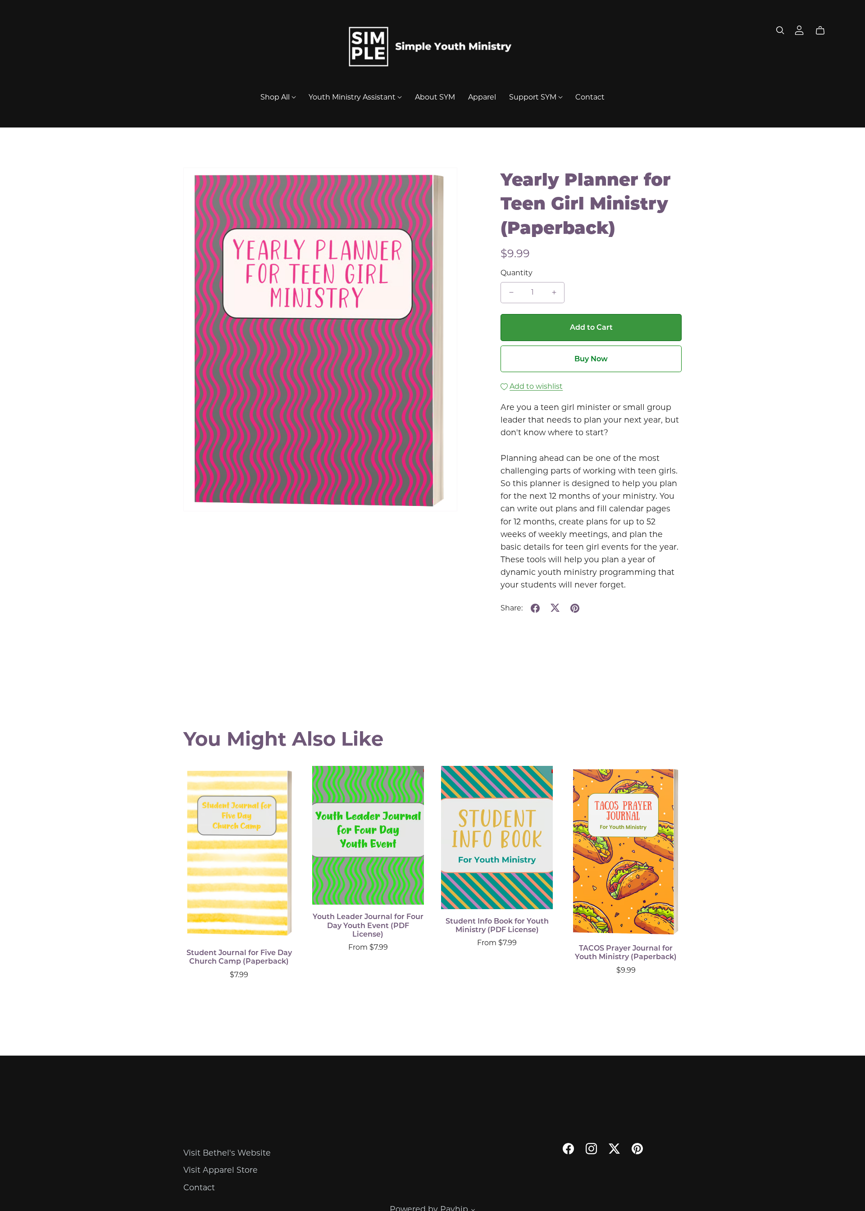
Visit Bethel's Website (227, 1152)
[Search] (780, 30)
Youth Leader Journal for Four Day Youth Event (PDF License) (368, 925)
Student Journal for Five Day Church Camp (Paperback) (239, 956)
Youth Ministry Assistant (353, 96)
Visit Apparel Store (220, 1170)
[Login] (799, 29)
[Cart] (824, 30)
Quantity (517, 273)
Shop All (275, 96)
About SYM (435, 96)
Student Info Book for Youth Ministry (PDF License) (497, 925)
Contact (590, 96)
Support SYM (533, 96)
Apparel (482, 96)
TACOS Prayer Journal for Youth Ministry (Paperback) (626, 952)
